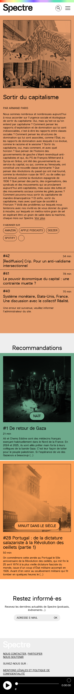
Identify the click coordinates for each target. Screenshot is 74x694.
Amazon (10, 230)
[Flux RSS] (21, 238)
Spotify (10, 238)
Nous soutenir (13, 657)
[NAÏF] (37, 422)
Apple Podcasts (32, 230)
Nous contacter (14, 653)
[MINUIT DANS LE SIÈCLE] (37, 531)
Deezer (52, 230)
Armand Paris (18, 108)
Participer (35, 653)
